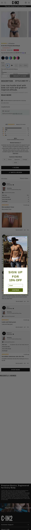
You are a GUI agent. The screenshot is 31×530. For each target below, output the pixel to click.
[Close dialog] (26, 237)
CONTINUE (15, 290)
